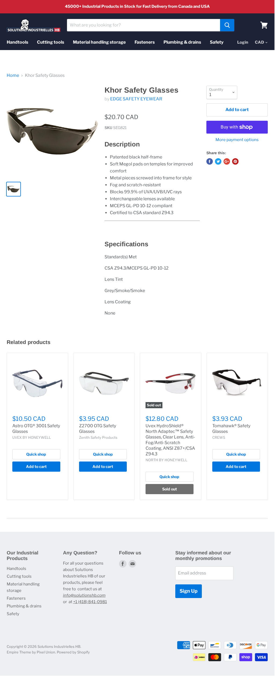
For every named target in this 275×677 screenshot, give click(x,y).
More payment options (237, 140)
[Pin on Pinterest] (235, 161)
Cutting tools (50, 42)
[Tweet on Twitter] (218, 161)
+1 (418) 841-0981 (90, 601)
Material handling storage (99, 42)
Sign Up (189, 591)
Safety (217, 42)
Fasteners (145, 42)
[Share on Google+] (227, 161)
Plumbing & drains (182, 42)
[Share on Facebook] (209, 161)
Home (13, 75)
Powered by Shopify (73, 652)
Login (242, 42)
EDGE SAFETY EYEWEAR (136, 98)
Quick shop (36, 454)
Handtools (17, 42)
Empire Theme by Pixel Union (31, 652)
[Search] (227, 25)
